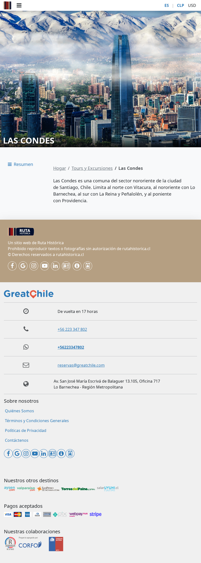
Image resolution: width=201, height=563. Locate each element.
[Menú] (19, 5)
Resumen (23, 164)
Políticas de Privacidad (25, 430)
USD (192, 5)
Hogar (59, 168)
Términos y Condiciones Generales (37, 420)
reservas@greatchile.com (81, 365)
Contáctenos (16, 440)
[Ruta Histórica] (7, 5)
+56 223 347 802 (72, 329)
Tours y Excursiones (92, 168)
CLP (180, 5)
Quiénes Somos (19, 411)
